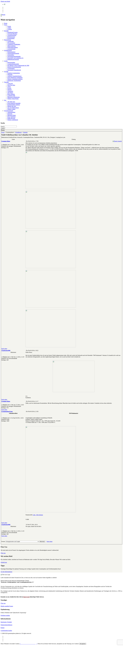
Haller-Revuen (11, 118)
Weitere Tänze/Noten (13, 98)
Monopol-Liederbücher (13, 97)
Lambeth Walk (11, 95)
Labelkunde (10, 41)
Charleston (10, 91)
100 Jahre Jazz (11, 101)
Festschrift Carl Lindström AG (15, 58)
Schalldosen (18, 132)
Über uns (3, 553)
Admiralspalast (11, 112)
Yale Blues (10, 92)
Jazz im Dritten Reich (13, 107)
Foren (5, 24)
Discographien (11, 43)
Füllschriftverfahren (12, 47)
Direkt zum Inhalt (5, 1)
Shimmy (9, 89)
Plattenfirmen (7, 40)
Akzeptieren (83, 643)
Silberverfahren (11, 46)
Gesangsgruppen (11, 35)
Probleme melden (5, 615)
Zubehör (25, 132)
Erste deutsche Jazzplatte (13, 103)
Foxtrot (9, 88)
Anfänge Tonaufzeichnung (14, 76)
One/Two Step (11, 85)
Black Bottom (11, 94)
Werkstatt (9, 74)
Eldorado (9, 113)
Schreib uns (4, 562)
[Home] (3, 14)
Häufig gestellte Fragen (7, 606)
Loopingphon (11, 68)
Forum (9, 26)
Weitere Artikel (11, 109)
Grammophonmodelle (13, 64)
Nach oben (4, 348)
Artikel (9, 27)
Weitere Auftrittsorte (12, 119)
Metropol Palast (11, 115)
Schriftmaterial (8, 50)
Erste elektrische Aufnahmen (15, 77)
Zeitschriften (10, 55)
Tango (9, 86)
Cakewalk (10, 83)
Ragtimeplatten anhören (13, 104)
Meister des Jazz (11, 106)
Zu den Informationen (6, 571)
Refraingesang (11, 37)
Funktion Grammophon (13, 73)
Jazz (5, 100)
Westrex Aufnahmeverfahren (15, 79)
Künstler (6, 30)
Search (2, 126)
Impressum (26, 597)
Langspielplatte (11, 49)
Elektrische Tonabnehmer (14, 80)
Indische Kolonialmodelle (14, 67)
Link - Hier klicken (38, 515)
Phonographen (11, 62)
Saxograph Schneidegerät (14, 70)
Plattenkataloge (11, 52)
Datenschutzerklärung (6, 625)
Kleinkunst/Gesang (12, 32)
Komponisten (10, 38)
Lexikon (9, 29)
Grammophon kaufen (6, 630)
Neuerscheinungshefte (13, 53)
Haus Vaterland (11, 116)
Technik (6, 71)
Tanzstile (6, 82)
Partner (2, 627)
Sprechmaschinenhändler (14, 56)
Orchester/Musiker (12, 34)
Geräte (6, 61)
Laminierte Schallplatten (13, 44)
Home (5, 23)
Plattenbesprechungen (13, 59)
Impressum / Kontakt (6, 622)
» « (28, 643)
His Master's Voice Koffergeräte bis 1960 (18, 65)
